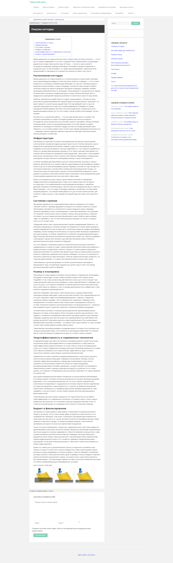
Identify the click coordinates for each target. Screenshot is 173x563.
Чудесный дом (38, 2)
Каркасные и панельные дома (83, 7)
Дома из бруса (63, 7)
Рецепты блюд (116, 54)
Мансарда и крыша (126, 7)
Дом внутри (51, 13)
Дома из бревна (48, 7)
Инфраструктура (41, 45)
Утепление (65, 13)
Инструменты (38, 13)
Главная (36, 7)
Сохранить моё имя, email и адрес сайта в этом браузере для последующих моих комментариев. (61, 529)
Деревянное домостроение (43, 19)
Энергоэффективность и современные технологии (53, 52)
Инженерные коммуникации (101, 13)
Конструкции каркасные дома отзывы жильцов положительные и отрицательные (124, 115)
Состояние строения (42, 47)
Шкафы (113, 73)
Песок (113, 81)
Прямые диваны (117, 77)
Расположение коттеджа (44, 43)
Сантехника (115, 69)
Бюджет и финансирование (45, 54)
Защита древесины (80, 13)
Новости (131, 13)
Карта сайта (82, 555)
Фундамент (119, 13)
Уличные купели (117, 59)
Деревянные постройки (107, 7)
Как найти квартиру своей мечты (123, 50)
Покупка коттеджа (117, 46)
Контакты (91, 555)
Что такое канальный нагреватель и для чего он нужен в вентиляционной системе (124, 88)
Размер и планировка (43, 49)
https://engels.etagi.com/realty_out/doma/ (78, 59)
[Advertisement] (126, 180)
